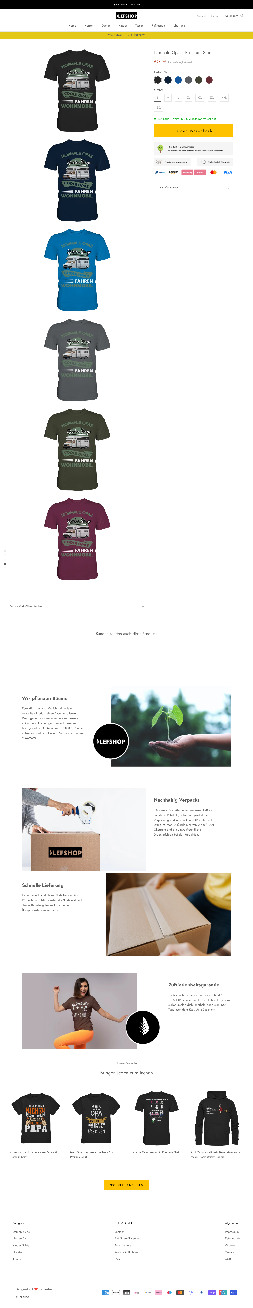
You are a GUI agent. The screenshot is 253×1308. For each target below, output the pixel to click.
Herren (88, 26)
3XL (212, 97)
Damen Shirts (21, 1232)
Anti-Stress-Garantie (126, 1238)
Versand (230, 1252)
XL (188, 97)
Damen (106, 26)
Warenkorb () (233, 16)
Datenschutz (232, 1238)
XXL (200, 97)
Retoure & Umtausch (127, 1252)
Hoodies (18, 1252)
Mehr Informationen (168, 187)
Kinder (123, 26)
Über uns (179, 26)
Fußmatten (158, 26)
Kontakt (119, 1232)
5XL (158, 107)
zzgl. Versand (185, 62)
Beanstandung (123, 1245)
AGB (228, 1259)
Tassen (139, 26)
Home (72, 26)
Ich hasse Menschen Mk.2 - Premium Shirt (154, 1152)
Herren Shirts (21, 1238)
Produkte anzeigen (126, 1185)
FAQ (117, 1259)
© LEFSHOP (22, 1297)
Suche (214, 16)
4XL (224, 97)
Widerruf (230, 1245)
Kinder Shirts (21, 1245)
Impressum (232, 1232)
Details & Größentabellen (26, 606)
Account (201, 16)
